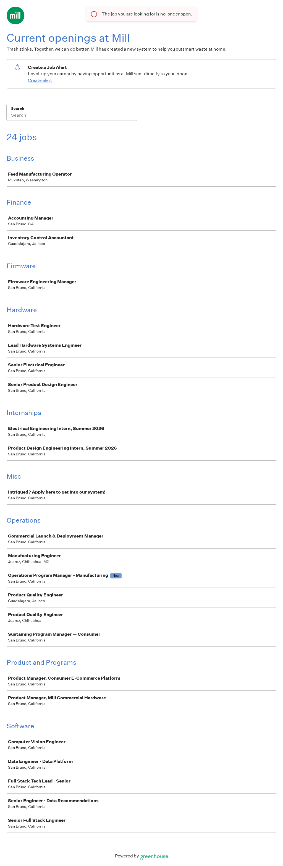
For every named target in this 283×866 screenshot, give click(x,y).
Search (17, 108)
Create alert (40, 80)
